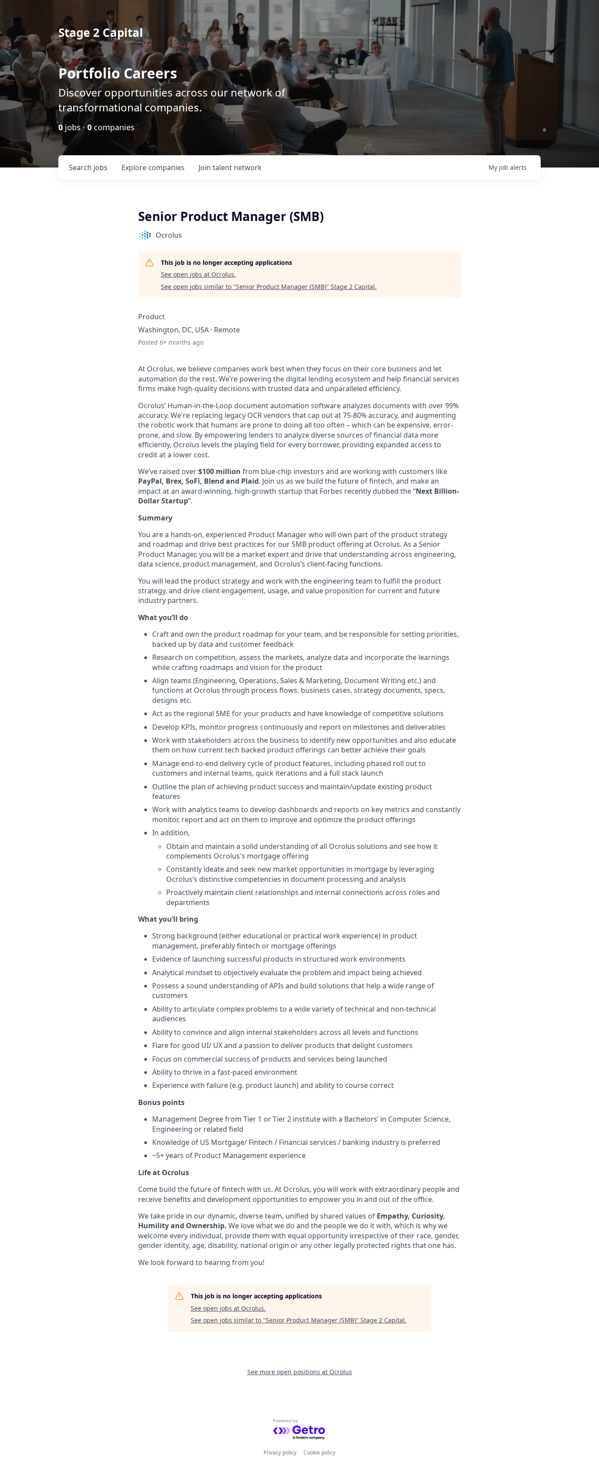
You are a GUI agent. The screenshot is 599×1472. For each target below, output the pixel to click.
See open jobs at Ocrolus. (198, 274)
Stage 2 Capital (100, 32)
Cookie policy (319, 1452)
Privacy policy (280, 1452)
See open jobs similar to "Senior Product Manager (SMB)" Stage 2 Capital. (269, 286)
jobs (88, 167)
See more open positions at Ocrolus (299, 1372)
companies (153, 167)
